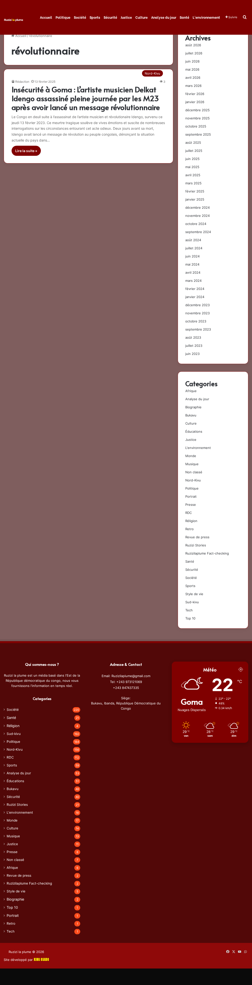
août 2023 (193, 337)
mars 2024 (193, 281)
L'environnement (198, 448)
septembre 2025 (198, 134)
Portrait (191, 496)
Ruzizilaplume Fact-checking (207, 553)
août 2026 (193, 45)
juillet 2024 (193, 248)
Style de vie (194, 594)
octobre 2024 (195, 224)
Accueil (46, 17)
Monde (190, 456)
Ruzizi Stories (195, 545)
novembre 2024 (197, 216)
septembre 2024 (198, 232)
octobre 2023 (195, 321)
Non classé (193, 472)
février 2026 (194, 94)
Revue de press (197, 537)
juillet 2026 (193, 53)
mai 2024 (192, 264)
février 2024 (194, 289)
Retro (189, 529)
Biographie (193, 407)
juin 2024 (192, 256)
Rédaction (22, 81)
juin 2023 (192, 354)
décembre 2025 (197, 110)
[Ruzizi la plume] (13, 19)
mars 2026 (193, 86)
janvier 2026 (194, 102)
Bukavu (190, 415)
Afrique (191, 391)
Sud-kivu (192, 602)
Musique (192, 464)
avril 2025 (192, 175)
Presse (190, 505)
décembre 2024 (197, 207)
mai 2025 (192, 167)
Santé (184, 17)
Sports (95, 17)
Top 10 (190, 618)
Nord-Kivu (193, 480)
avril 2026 (192, 77)
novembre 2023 (197, 313)
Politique (63, 17)
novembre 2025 (197, 118)
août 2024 (193, 240)
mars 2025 (193, 183)
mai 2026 (192, 69)
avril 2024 (192, 272)
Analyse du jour (163, 17)
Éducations (193, 431)
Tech (189, 610)
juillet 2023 (193, 346)
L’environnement (206, 17)
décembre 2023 (197, 305)
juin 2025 (192, 159)
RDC (188, 513)
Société (80, 17)
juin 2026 (192, 61)
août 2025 (193, 142)
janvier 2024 (194, 297)
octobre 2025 (195, 126)
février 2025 (194, 191)
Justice (126, 17)
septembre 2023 (198, 329)
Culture (141, 17)
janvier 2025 (194, 199)
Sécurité (110, 17)
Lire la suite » (26, 151)
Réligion (191, 521)
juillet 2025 (193, 151)
